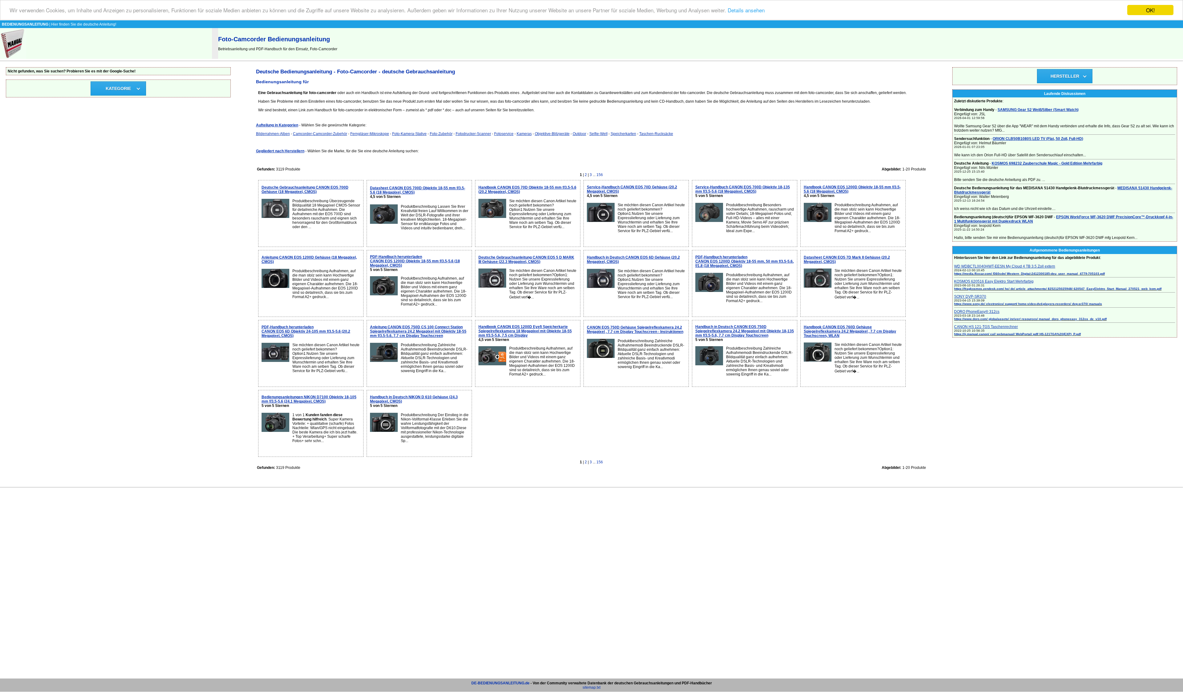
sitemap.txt (591, 687)
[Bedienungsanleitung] (13, 57)
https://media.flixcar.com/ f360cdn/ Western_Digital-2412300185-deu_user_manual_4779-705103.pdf (1029, 273)
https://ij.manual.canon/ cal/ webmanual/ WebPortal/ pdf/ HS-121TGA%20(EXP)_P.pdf (1017, 334)
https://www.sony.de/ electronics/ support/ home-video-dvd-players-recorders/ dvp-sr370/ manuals (1028, 303)
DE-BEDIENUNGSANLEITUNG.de (500, 683)
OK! (1150, 10)
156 (599, 175)
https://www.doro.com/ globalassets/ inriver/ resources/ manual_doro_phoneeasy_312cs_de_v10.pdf (1030, 319)
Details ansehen (746, 10)
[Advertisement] (591, 586)
